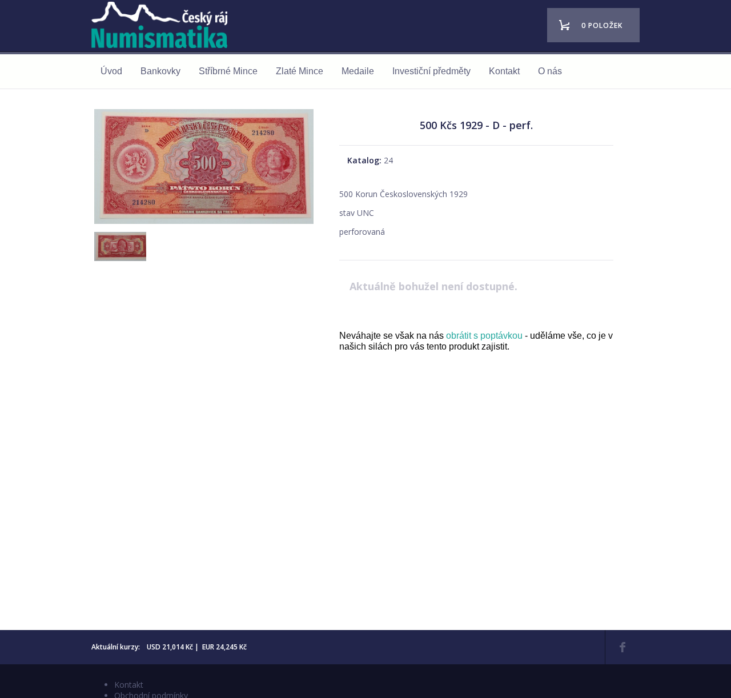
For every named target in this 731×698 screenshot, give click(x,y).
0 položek (601, 25)
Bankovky (160, 71)
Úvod (111, 71)
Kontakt (504, 71)
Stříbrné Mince (228, 71)
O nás (550, 71)
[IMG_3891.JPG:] (203, 223)
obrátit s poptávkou (484, 335)
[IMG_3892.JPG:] (118, 257)
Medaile (358, 71)
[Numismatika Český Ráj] (162, 26)
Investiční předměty (431, 71)
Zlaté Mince (299, 71)
